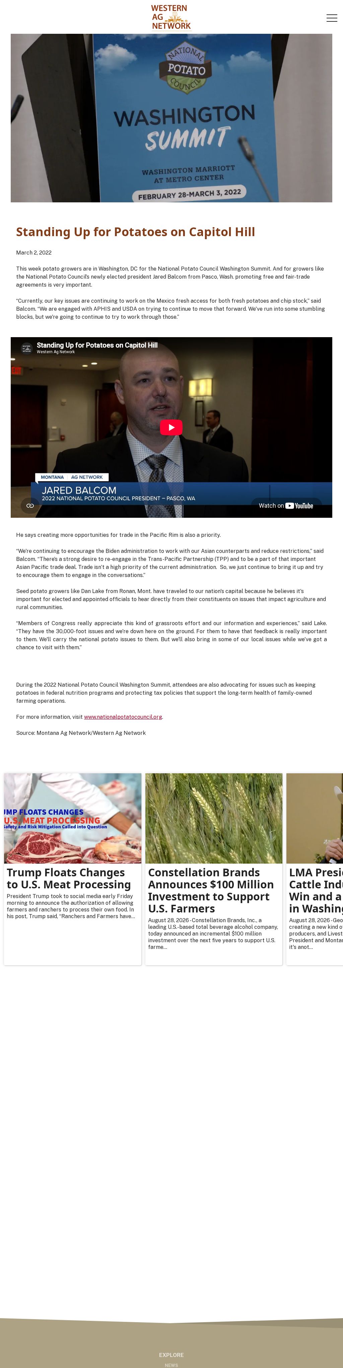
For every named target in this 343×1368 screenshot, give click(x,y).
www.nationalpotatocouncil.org (123, 717)
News (171, 1365)
